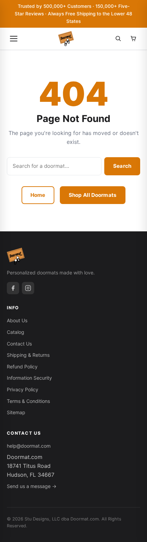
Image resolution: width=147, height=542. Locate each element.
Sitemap (16, 412)
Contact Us (19, 344)
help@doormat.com (29, 446)
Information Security (29, 378)
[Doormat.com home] (66, 38)
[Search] (118, 38)
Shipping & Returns (28, 355)
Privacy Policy (22, 389)
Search (122, 166)
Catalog (15, 332)
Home (37, 195)
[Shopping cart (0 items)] (133, 38)
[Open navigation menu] (14, 38)
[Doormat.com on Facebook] (13, 288)
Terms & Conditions (28, 401)
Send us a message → (31, 486)
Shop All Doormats (93, 195)
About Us (17, 320)
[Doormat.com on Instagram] (28, 288)
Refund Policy (22, 366)
